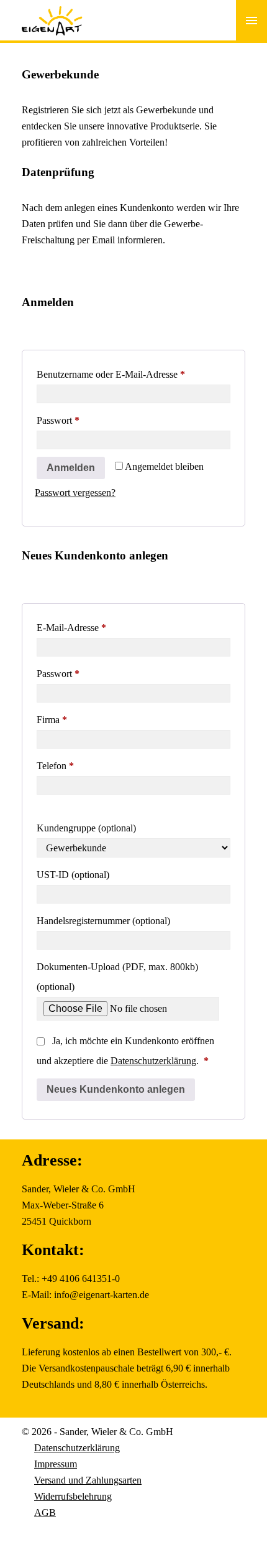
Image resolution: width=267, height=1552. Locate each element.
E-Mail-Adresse (95, 627)
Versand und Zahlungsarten (88, 1480)
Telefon (55, 765)
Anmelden (71, 467)
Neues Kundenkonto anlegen (116, 1089)
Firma (52, 719)
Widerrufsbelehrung (73, 1496)
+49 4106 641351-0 (81, 1278)
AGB (45, 1512)
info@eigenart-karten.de (101, 1294)
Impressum (55, 1464)
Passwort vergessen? (75, 492)
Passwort (81, 420)
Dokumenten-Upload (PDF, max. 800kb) (117, 976)
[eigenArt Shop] (52, 12)
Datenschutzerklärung (153, 1060)
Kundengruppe (86, 828)
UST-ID (73, 874)
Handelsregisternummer (103, 920)
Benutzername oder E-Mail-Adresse (133, 374)
